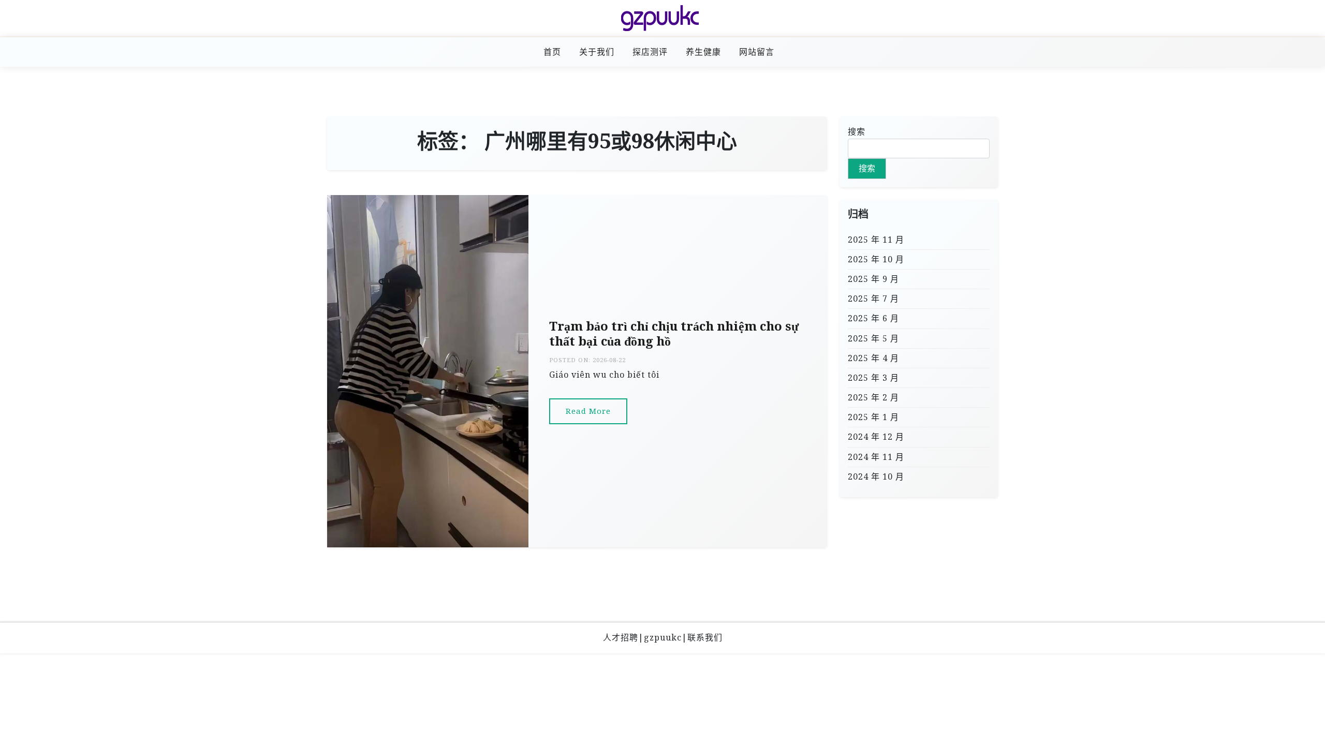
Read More (588, 411)
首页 (552, 51)
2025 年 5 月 (873, 338)
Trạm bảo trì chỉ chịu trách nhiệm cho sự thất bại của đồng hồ (674, 334)
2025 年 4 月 (873, 358)
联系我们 (705, 638)
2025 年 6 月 (873, 318)
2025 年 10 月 (876, 259)
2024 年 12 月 (876, 436)
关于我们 (596, 51)
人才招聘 (620, 638)
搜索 (856, 131)
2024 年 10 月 (876, 476)
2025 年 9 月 (873, 279)
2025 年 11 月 (876, 239)
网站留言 (756, 51)
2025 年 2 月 (873, 397)
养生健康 (703, 51)
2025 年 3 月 (873, 377)
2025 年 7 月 (873, 298)
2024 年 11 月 (876, 457)
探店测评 (650, 51)
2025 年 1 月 (873, 417)
